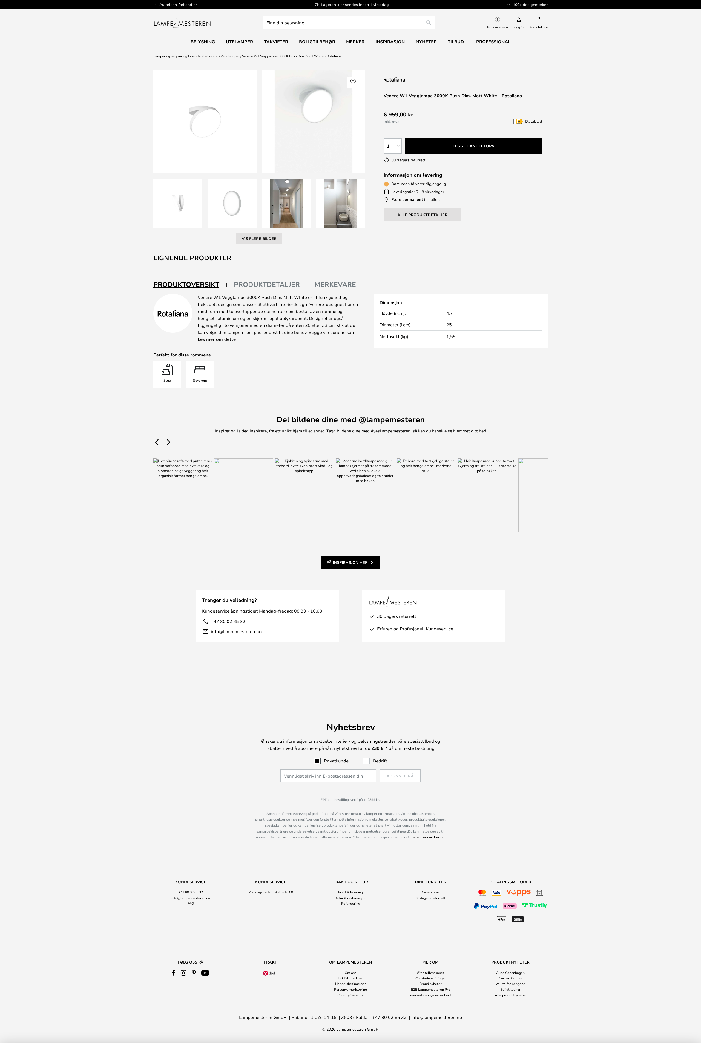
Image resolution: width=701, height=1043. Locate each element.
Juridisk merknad (350, 978)
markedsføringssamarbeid (430, 995)
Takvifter (276, 42)
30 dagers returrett (430, 898)
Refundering (350, 903)
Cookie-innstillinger (430, 978)
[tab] (190, 284)
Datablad (533, 121)
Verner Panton (510, 978)
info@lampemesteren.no (236, 631)
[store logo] (182, 22)
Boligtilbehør (510, 989)
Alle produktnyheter (510, 995)
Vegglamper (230, 56)
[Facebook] (173, 973)
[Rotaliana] (413, 79)
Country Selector (350, 995)
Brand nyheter (431, 983)
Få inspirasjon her (347, 562)
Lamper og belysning (169, 56)
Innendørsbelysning (203, 56)
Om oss (350, 972)
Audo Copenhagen (510, 972)
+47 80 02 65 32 (228, 621)
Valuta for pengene (510, 983)
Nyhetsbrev (430, 892)
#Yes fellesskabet (430, 972)
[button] (177, 203)
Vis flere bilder (259, 238)
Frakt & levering (350, 892)
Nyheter (426, 42)
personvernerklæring (428, 837)
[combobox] (349, 22)
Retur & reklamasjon (350, 898)
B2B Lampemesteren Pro (430, 989)
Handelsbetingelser (350, 983)
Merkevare (335, 284)
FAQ (190, 903)
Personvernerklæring (350, 989)
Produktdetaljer (267, 284)
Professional (493, 42)
